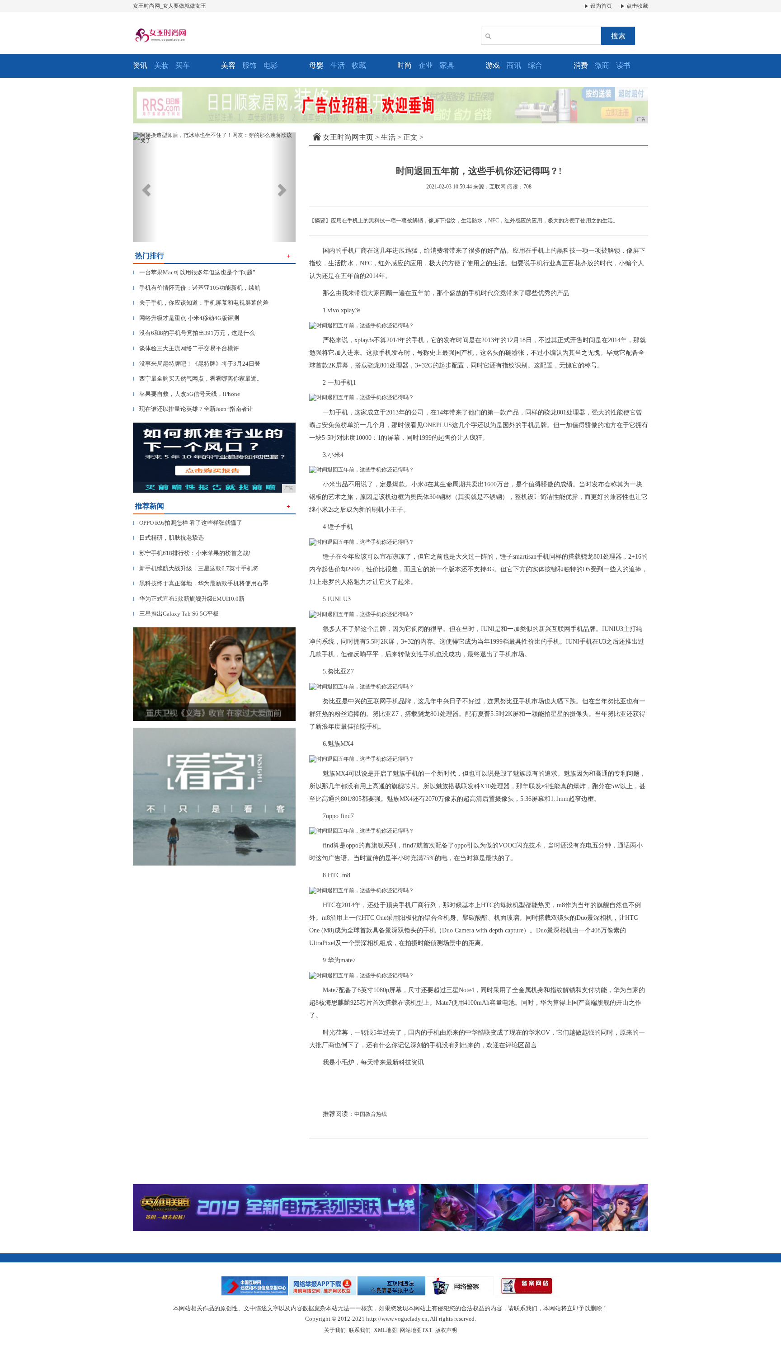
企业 (426, 65)
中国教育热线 (370, 1114)
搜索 (618, 36)
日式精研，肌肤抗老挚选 (168, 537)
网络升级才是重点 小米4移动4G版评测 (186, 318)
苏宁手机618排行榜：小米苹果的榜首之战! (191, 553)
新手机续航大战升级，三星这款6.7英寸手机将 (196, 568)
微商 (602, 65)
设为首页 (600, 6)
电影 (270, 65)
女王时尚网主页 (348, 137)
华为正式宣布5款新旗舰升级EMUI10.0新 (189, 598)
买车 (182, 65)
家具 (447, 65)
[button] (145, 187)
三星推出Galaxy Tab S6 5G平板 (176, 613)
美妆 (161, 65)
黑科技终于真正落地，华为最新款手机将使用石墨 (200, 583)
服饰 (249, 65)
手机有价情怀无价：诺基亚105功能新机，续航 (196, 287)
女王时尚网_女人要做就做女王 (169, 6)
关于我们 (335, 1330)
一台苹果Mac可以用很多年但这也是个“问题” (194, 272)
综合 (535, 65)
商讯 (514, 65)
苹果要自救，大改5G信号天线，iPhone (186, 394)
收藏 (359, 65)
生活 (337, 65)
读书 (623, 65)
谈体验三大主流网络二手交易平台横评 (186, 348)
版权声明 (446, 1330)
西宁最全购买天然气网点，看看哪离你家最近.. (196, 378)
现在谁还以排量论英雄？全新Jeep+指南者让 (193, 408)
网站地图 (411, 1330)
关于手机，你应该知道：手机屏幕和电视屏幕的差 (200, 302)
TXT (427, 1330)
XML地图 (385, 1330)
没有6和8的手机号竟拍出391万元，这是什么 (194, 332)
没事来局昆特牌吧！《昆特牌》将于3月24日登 (196, 363)
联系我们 (360, 1330)
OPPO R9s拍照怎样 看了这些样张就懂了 (187, 522)
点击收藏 (636, 6)
